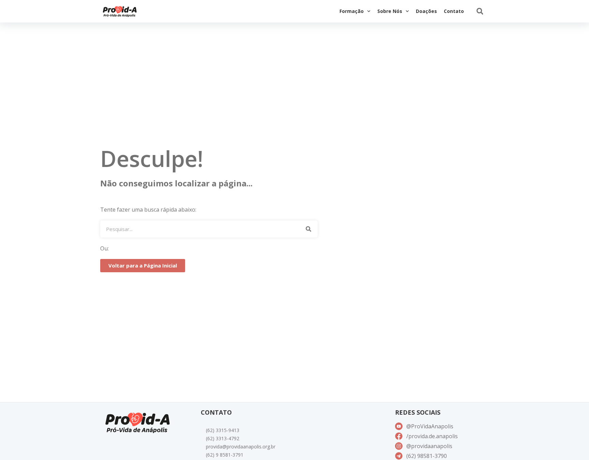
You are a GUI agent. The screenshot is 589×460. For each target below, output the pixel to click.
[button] (479, 11)
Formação (351, 11)
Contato (454, 11)
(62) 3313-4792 (222, 438)
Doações (426, 11)
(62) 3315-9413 (222, 430)
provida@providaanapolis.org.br (240, 446)
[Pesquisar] (308, 228)
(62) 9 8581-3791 (224, 454)
